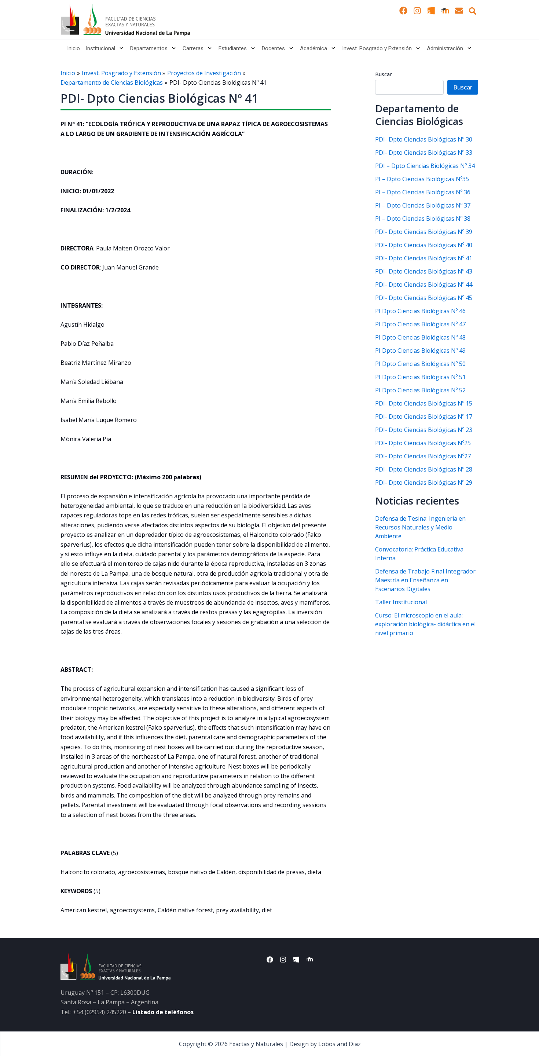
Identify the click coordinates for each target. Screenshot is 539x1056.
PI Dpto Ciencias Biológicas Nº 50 (420, 364)
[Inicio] (125, 20)
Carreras (193, 48)
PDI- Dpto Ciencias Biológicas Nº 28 (423, 469)
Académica (313, 48)
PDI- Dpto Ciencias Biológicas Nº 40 (423, 245)
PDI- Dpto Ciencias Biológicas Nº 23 (423, 430)
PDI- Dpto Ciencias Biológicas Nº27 (423, 456)
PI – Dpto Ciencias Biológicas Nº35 (422, 179)
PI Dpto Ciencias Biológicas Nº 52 (420, 390)
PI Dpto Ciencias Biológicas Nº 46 (420, 311)
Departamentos (149, 48)
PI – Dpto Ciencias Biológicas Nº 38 (422, 218)
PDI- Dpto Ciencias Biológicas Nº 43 (423, 271)
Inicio (73, 48)
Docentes (273, 48)
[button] (472, 11)
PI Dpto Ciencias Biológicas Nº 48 (420, 337)
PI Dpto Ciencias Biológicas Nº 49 (420, 350)
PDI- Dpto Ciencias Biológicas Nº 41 (423, 258)
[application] (119, 48)
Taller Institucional (401, 602)
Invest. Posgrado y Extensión (377, 48)
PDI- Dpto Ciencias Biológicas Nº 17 (423, 416)
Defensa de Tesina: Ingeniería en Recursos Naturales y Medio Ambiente (420, 527)
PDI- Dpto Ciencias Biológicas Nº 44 (423, 284)
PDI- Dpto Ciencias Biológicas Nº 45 (423, 298)
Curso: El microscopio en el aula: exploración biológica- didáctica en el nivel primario (425, 624)
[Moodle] (445, 11)
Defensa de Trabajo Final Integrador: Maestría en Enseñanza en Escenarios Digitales (426, 580)
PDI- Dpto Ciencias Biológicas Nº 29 (423, 482)
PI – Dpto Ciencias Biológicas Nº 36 (422, 192)
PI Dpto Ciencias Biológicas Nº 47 (420, 324)
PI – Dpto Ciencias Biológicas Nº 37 (422, 205)
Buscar (383, 74)
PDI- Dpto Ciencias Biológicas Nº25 (423, 443)
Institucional (100, 48)
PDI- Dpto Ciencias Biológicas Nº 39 (423, 232)
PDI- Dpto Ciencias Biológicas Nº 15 (423, 403)
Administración (445, 48)
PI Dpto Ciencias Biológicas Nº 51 (420, 377)
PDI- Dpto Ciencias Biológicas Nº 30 (423, 139)
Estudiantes (233, 48)
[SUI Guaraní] (431, 11)
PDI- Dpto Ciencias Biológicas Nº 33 (423, 152)
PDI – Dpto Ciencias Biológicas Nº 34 (425, 166)
